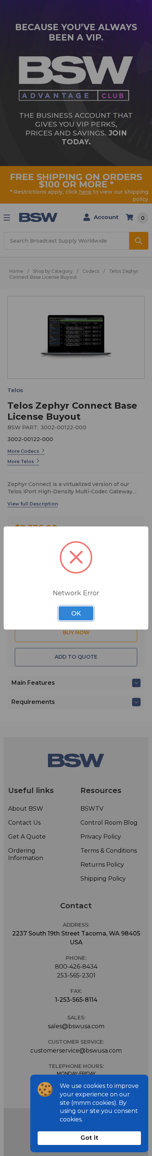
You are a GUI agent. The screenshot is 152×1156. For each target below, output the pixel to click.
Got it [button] (89, 1137)
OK (76, 613)
